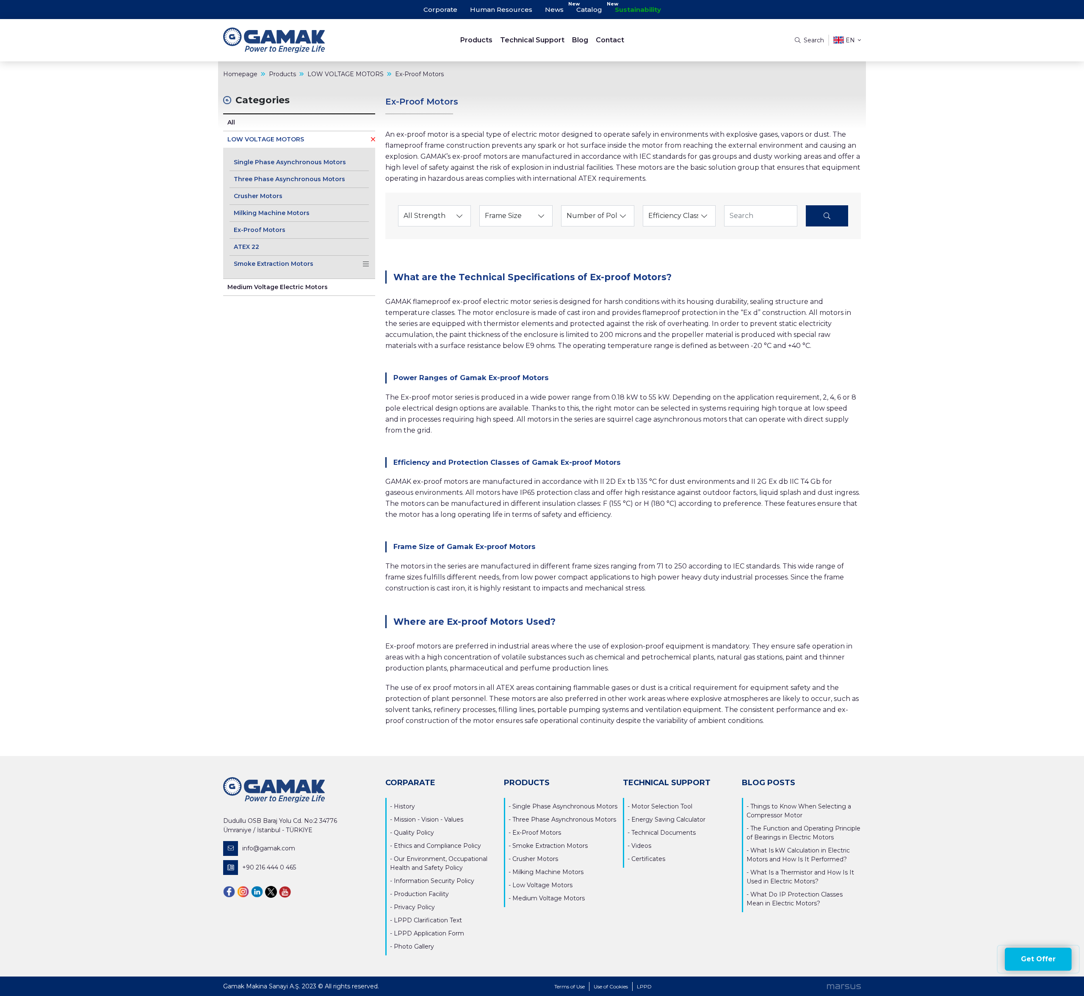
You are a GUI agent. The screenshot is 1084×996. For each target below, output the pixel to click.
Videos (641, 846)
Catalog (589, 10)
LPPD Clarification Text (428, 920)
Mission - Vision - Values (428, 819)
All (231, 122)
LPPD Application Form (429, 933)
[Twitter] (271, 891)
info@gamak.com (268, 848)
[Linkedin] (257, 891)
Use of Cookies (611, 986)
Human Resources (501, 10)
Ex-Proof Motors (259, 230)
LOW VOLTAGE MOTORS (265, 139)
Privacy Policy (414, 907)
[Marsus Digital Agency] (844, 986)
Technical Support (532, 40)
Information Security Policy (434, 881)
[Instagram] (243, 891)
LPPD (644, 986)
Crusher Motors (258, 196)
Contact (610, 40)
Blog (580, 40)
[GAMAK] (303, 40)
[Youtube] (285, 891)
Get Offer (1038, 959)
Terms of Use (569, 986)
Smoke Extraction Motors (273, 264)
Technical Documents (663, 832)
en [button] (850, 40)
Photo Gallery (414, 946)
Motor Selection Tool (661, 806)
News (554, 10)
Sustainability (638, 10)
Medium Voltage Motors (548, 898)
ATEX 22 (246, 247)
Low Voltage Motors (542, 885)
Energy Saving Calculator (668, 819)
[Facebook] (229, 891)
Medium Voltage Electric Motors (277, 287)
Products (476, 40)
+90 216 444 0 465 (269, 867)
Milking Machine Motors (272, 213)
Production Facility (421, 894)
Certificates (648, 859)
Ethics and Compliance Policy (437, 846)
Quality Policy (414, 832)
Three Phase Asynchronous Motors (289, 179)
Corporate (440, 10)
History (404, 806)
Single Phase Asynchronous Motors (290, 162)
